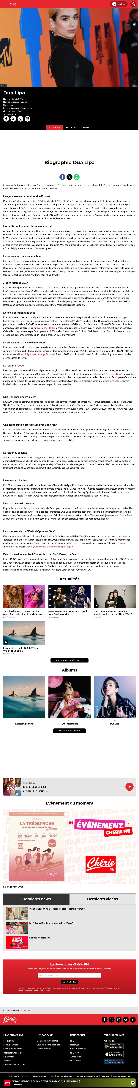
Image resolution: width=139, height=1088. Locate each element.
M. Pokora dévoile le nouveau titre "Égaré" (51, 923)
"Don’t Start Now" (113, 373)
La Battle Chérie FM (39, 937)
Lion (11, 105)
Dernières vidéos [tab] (102, 899)
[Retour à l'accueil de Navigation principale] (12, 4)
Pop (20, 111)
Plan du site (14, 1076)
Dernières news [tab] (36, 899)
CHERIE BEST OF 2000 (35, 787)
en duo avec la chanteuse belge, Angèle (53, 546)
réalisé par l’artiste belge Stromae (37, 354)
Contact (25, 1076)
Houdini (123, 543)
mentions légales (26, 990)
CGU (52, 1076)
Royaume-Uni (27, 108)
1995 (20, 99)
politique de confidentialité (41, 990)
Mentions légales (39, 1076)
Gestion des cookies (121, 1076)
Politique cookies (64, 1076)
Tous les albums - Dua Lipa (69, 731)
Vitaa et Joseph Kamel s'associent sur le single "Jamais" (57, 908)
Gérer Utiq (105, 1076)
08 (16, 99)
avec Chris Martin (46, 327)
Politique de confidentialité (86, 1076)
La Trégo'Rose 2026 (13, 886)
